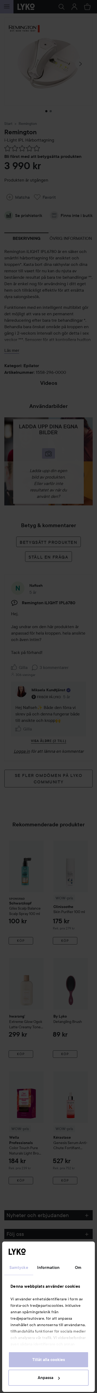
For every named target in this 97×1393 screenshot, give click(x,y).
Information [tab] (48, 1267)
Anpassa (45, 1377)
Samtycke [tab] (18, 1267)
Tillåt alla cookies (48, 1359)
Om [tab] (78, 1267)
